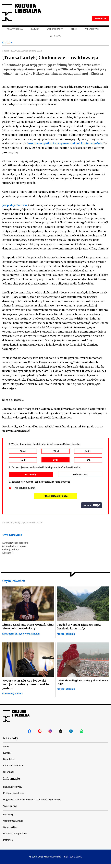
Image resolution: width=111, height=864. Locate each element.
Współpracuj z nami (13, 821)
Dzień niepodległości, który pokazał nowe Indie (82, 682)
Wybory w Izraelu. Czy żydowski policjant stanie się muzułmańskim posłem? (26, 684)
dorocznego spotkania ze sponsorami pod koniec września (64, 143)
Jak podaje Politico (14, 205)
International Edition (13, 765)
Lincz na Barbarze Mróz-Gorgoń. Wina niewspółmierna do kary (27, 626)
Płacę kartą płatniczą (55, 496)
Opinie (74, 29)
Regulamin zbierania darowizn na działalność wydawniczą (32, 799)
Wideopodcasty (55, 29)
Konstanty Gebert (12, 693)
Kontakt (7, 753)
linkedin (71, 731)
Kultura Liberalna (21, 12)
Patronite (8, 840)
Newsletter (9, 759)
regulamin (30, 488)
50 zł (23, 460)
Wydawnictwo (92, 29)
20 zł (55, 460)
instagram (50, 731)
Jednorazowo (80, 474)
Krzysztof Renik (66, 634)
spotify (81, 731)
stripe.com (91, 505)
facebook (29, 731)
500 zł (23, 451)
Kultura (35, 29)
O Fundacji (8, 772)
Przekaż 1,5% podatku (15, 833)
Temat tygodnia (15, 29)
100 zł (88, 451)
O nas (6, 746)
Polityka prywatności (13, 793)
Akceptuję (25, 488)
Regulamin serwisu (12, 787)
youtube (40, 731)
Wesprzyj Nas (10, 827)
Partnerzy (8, 814)
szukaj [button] (57, 36)
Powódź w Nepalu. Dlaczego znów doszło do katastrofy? (79, 626)
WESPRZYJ (100, 19)
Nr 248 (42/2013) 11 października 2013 (22, 50)
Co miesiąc (31, 474)
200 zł (55, 451)
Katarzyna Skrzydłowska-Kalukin (21, 633)
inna (88, 460)
